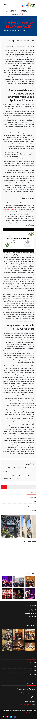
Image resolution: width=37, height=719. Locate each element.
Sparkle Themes (31, 713)
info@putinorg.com (16, 14)
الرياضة (32, 501)
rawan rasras (21, 47)
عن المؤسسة (30, 610)
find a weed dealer (12, 209)
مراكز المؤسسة (29, 613)
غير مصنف (31, 510)
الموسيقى (31, 506)
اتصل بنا (31, 616)
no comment (7, 47)
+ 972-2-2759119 (23, 11)
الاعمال (32, 497)
